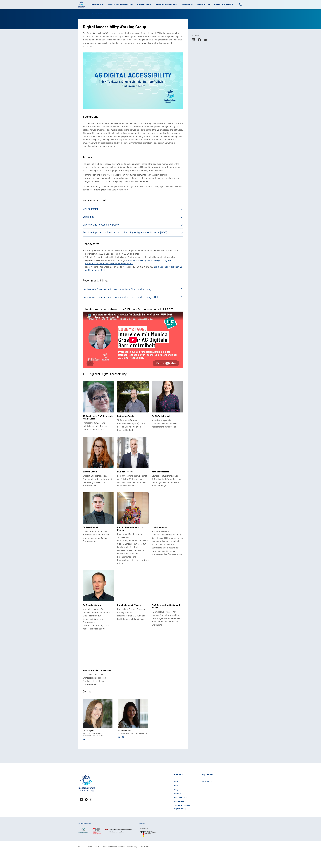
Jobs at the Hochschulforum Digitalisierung (120, 846)
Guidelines (88, 217)
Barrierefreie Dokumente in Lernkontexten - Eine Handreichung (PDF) (120, 297)
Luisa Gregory (88, 731)
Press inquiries (222, 5)
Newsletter (203, 5)
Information (97, 5)
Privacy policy (93, 846)
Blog (176, 789)
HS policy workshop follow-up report (145, 260)
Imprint (81, 846)
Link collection (91, 209)
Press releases (99, 14)
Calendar (178, 785)
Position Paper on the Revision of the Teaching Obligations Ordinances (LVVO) (125, 232)
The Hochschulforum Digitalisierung (182, 807)
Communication (180, 797)
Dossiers (177, 793)
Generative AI (207, 781)
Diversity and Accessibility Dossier (101, 225)
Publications (179, 801)
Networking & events (166, 5)
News (176, 781)
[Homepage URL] (82, 5)
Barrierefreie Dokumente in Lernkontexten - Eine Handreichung (117, 289)
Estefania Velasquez (126, 731)
